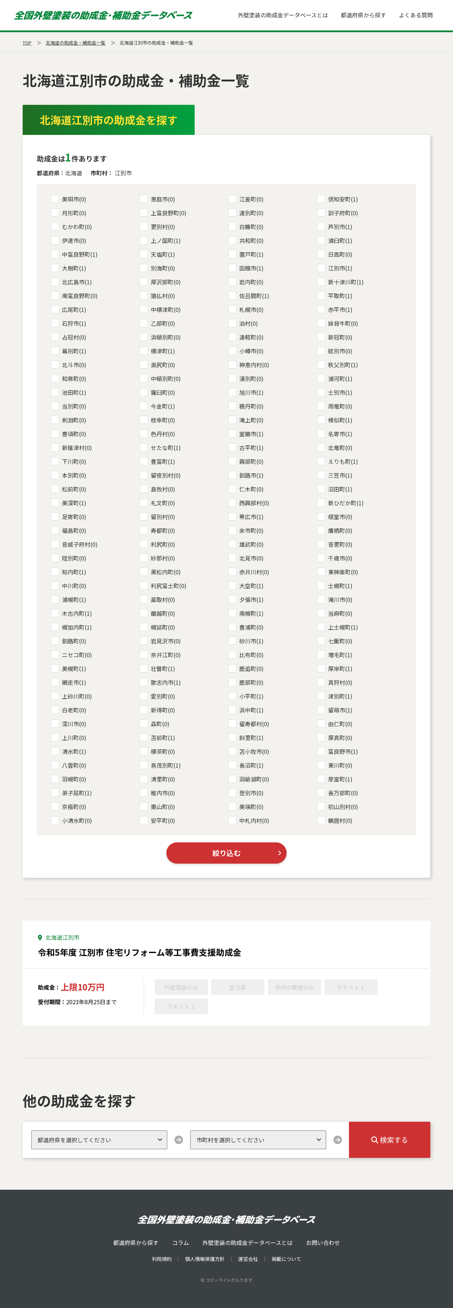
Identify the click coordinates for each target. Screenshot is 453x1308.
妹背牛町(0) (343, 323)
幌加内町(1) (77, 627)
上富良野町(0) (169, 213)
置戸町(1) (251, 254)
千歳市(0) (340, 558)
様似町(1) (340, 420)
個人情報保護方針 (205, 1258)
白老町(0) (74, 710)
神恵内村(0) (254, 364)
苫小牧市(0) (254, 751)
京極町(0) (74, 806)
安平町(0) (163, 820)
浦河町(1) (340, 378)
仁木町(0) (251, 489)
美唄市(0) (74, 199)
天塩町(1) (163, 254)
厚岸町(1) (340, 668)
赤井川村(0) (254, 572)
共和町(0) (251, 240)
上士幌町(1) (343, 627)
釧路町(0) (74, 641)
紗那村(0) (163, 558)
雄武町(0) (251, 544)
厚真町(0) (340, 737)
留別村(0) (163, 516)
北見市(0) (251, 558)
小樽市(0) (251, 351)
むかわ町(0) (77, 226)
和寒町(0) (74, 378)
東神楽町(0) (343, 572)
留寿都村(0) (254, 724)
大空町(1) (251, 585)
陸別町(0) (74, 558)
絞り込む (226, 853)
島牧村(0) (163, 489)
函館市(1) (251, 268)
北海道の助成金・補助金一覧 (75, 42)
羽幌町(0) (74, 779)
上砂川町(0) (77, 696)
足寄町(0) (74, 516)
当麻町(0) (340, 613)
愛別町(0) (163, 696)
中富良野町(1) (80, 254)
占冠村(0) (74, 337)
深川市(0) (74, 724)
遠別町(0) (251, 213)
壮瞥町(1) (163, 668)
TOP (27, 42)
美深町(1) (74, 503)
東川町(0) (340, 765)
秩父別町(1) (343, 364)
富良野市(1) (343, 751)
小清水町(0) (77, 820)
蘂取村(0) (163, 599)
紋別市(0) (340, 351)
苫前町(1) (163, 737)
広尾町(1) (74, 309)
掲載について (286, 1258)
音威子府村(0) (80, 544)
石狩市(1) (74, 323)
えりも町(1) (343, 461)
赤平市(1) (340, 309)
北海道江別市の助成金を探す (109, 119)
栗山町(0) (163, 806)
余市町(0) (251, 530)
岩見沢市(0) (166, 641)
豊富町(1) (163, 461)
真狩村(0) (340, 682)
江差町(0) (251, 199)
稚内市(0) (163, 793)
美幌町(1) (74, 668)
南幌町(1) (251, 613)
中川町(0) (74, 585)
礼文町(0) (163, 503)
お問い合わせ (323, 1242)
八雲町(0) (74, 765)
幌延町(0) (163, 627)
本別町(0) (74, 475)
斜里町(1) (251, 737)
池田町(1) (74, 392)
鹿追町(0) (251, 668)
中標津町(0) (166, 309)
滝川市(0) (340, 599)
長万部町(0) (343, 793)
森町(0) (160, 724)
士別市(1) (340, 392)
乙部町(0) (163, 323)
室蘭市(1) (251, 434)
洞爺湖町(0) (254, 779)
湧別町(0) (251, 378)
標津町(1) (163, 351)
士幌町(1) (340, 585)
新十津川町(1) (346, 282)
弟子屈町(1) (77, 793)
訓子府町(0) (343, 213)
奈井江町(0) (166, 654)
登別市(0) (251, 793)
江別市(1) (340, 268)
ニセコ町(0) (77, 654)
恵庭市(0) (163, 199)
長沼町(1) (251, 765)
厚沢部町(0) (166, 282)
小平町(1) (251, 696)
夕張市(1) (251, 599)
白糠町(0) (251, 226)
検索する (393, 1139)
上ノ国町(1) (166, 240)
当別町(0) (74, 406)
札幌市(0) (251, 309)
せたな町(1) (166, 447)
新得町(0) (163, 710)
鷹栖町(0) (340, 530)
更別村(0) (163, 226)
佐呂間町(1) (254, 295)
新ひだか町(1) (346, 503)
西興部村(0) (254, 503)
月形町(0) (74, 213)
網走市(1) (74, 682)
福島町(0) (74, 530)
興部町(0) (251, 461)
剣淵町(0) (74, 420)
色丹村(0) (163, 434)
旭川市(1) (251, 392)
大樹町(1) (74, 268)
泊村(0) (248, 323)
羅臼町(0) (163, 392)
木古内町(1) (77, 613)
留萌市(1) (340, 710)
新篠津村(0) (77, 447)
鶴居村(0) (340, 820)
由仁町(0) (340, 724)
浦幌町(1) (74, 599)
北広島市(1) (77, 282)
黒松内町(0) (166, 572)
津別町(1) (340, 696)
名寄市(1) (340, 434)
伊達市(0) (74, 240)
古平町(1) (251, 447)
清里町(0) (163, 779)
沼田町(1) (340, 489)
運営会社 (248, 1258)
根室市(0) (340, 516)
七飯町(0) (340, 641)
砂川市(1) (251, 641)
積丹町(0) (251, 406)
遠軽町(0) (251, 337)
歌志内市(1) (166, 682)
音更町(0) (340, 544)
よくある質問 (416, 15)
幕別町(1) (74, 351)
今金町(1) (163, 406)
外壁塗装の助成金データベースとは (283, 15)
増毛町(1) (340, 654)
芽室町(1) (340, 779)
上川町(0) (74, 737)
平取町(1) (340, 295)
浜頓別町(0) (166, 337)
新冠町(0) (340, 337)
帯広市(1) (251, 516)
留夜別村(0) (166, 475)
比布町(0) (251, 654)
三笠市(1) (340, 475)
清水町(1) (74, 751)
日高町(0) (340, 254)
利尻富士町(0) (169, 585)
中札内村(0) (254, 820)
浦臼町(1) (340, 240)
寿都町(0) (163, 530)
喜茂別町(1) (166, 765)
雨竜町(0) (340, 406)
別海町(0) (163, 268)
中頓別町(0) (166, 378)
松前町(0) (74, 489)
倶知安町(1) (343, 199)
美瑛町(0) (251, 806)
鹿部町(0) (251, 682)
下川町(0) (74, 461)
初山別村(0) (343, 806)
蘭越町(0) (163, 613)
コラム (180, 1242)
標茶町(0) (163, 751)
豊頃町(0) (74, 434)
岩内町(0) (251, 282)
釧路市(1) (251, 475)
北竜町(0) (340, 447)
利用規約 (162, 1258)
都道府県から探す (363, 15)
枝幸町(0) (163, 420)
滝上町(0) (251, 420)
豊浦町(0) (251, 627)
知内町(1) (74, 572)
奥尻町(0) (163, 364)
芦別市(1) (340, 226)
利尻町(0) (163, 544)
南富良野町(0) (80, 295)
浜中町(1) (251, 710)
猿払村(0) (163, 295)
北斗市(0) (74, 364)
